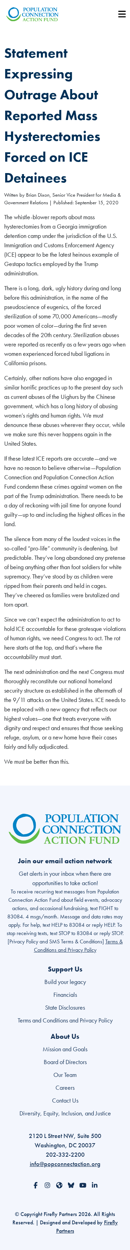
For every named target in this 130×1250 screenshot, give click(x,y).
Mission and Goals (65, 1049)
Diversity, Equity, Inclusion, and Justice (65, 1113)
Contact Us (65, 1100)
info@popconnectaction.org (65, 1164)
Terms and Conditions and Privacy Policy (65, 1020)
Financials (65, 995)
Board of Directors (65, 1062)
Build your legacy (65, 982)
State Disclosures (65, 1007)
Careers (65, 1087)
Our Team (65, 1075)
